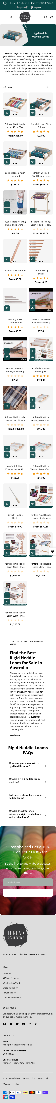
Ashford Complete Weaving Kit (41, 370)
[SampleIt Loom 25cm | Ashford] (41, 104)
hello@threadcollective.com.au (17, 1044)
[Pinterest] (23, 1024)
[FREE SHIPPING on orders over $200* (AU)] (28, 3)
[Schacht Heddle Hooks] (15, 495)
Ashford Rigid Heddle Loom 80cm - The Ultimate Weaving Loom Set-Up (15, 614)
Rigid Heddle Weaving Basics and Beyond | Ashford (15, 223)
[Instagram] (4, 1024)
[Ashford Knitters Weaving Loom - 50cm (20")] (15, 447)
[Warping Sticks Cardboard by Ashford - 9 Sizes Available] (15, 300)
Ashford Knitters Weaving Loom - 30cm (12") (40, 419)
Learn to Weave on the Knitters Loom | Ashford (40, 321)
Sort (10, 87)
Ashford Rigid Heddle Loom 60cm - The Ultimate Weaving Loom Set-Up (41, 565)
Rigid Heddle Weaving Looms (26, 642)
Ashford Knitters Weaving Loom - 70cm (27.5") (40, 468)
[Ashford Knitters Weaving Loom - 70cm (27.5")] (41, 447)
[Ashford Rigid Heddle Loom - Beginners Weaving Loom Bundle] (41, 495)
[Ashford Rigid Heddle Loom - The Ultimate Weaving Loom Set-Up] (15, 398)
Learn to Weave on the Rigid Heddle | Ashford (15, 370)
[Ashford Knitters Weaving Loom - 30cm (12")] (41, 398)
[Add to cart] (32, 106)
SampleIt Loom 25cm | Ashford (41, 125)
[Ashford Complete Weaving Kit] (41, 349)
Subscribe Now (28, 892)
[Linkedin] (36, 1024)
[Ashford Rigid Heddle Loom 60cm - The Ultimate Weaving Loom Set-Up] (41, 544)
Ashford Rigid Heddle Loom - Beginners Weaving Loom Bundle (41, 517)
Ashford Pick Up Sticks (41, 272)
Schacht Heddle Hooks (15, 516)
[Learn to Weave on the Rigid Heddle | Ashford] (15, 349)
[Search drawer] (45, 17)
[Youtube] (17, 1024)
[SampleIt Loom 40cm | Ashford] (15, 153)
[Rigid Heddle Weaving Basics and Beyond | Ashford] (15, 202)
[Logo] (25, 17)
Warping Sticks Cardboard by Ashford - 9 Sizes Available (15, 321)
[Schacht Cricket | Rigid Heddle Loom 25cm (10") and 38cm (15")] (41, 153)
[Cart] (51, 17)
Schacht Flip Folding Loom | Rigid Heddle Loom (41, 223)
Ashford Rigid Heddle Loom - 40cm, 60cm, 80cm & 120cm (15, 126)
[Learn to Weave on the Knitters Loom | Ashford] (41, 300)
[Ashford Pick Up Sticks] (41, 251)
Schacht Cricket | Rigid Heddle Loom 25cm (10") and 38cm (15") (41, 174)
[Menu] (5, 17)
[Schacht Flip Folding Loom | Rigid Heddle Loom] (41, 202)
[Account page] (10, 17)
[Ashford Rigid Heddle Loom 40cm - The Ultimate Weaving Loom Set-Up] (15, 544)
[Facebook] (11, 1024)
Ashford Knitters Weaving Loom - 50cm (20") (15, 468)
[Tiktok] (30, 1024)
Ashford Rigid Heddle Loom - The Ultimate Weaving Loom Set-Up (15, 419)
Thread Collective (18, 954)
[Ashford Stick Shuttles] (15, 251)
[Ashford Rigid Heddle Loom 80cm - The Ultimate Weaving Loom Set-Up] (15, 593)
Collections (15, 641)
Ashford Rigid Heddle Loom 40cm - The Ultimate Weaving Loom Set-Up (15, 565)
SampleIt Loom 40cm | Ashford (15, 174)
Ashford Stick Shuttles (15, 270)
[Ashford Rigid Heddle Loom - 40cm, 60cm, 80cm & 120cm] (15, 104)
